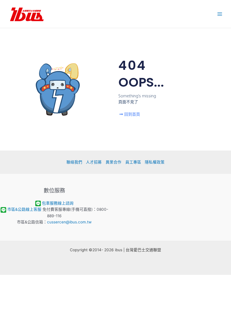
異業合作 (113, 162)
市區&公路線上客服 (24, 209)
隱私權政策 (155, 162)
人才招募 (94, 162)
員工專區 (133, 162)
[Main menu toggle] (220, 14)
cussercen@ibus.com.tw (69, 222)
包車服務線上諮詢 (58, 203)
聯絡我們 (74, 162)
